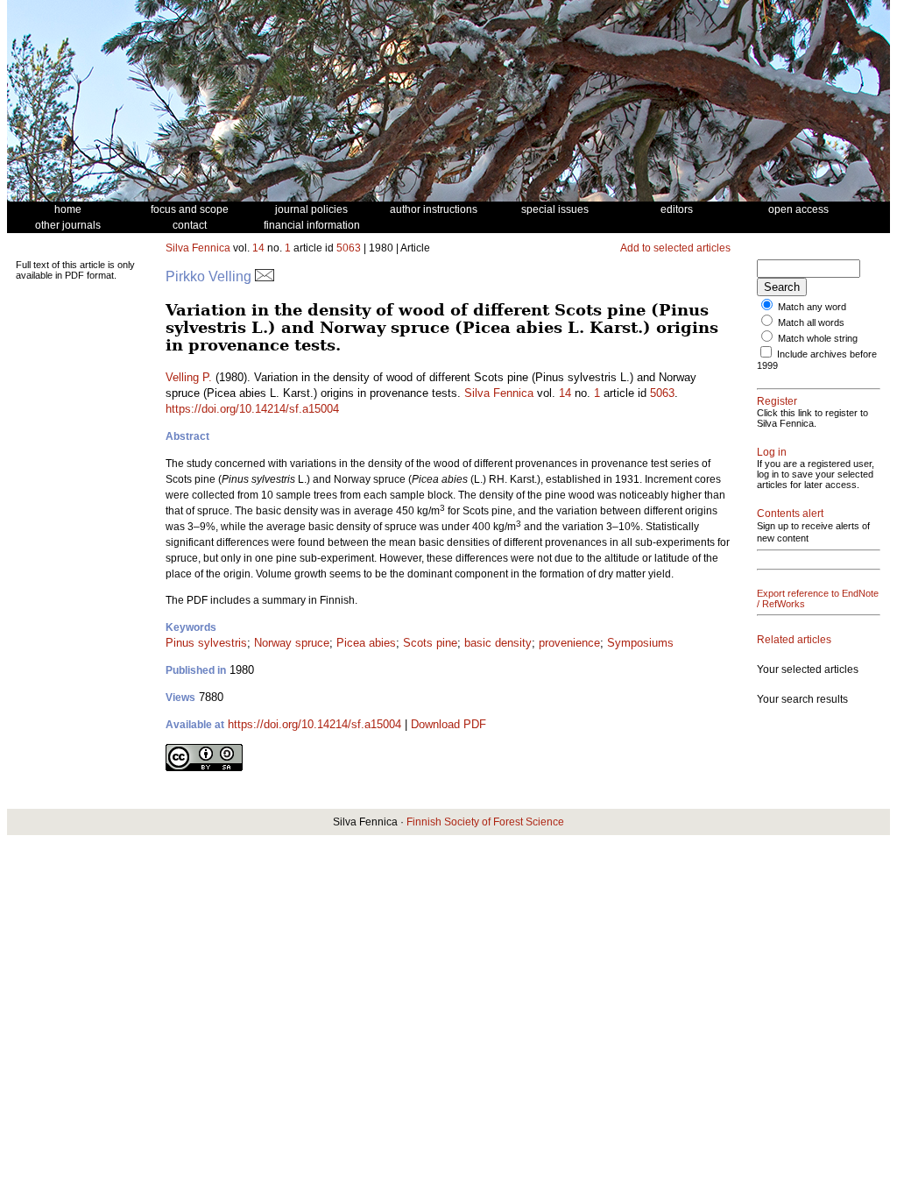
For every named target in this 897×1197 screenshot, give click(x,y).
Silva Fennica (198, 248)
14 (258, 248)
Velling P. (189, 377)
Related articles (794, 640)
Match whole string (818, 338)
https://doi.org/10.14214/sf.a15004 (252, 408)
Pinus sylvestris (206, 642)
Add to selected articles (675, 248)
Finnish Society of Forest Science (485, 822)
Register (777, 401)
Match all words (811, 322)
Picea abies (366, 642)
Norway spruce (291, 642)
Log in (772, 452)
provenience (569, 642)
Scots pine (430, 642)
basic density (498, 642)
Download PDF (448, 724)
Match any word (812, 306)
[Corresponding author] (264, 276)
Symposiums (640, 642)
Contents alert (790, 513)
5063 (348, 248)
